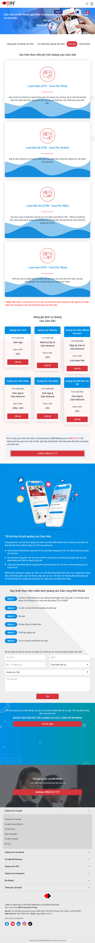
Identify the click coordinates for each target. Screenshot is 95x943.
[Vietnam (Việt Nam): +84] (8, 664)
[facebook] (7, 924)
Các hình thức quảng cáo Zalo (51, 44)
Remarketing (10, 829)
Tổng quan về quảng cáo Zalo (20, 44)
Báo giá (72, 44)
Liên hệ (18, 362)
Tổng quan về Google (13, 819)
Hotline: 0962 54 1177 (47, 453)
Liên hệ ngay (47, 724)
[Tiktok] (30, 924)
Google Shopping (11, 839)
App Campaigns (11, 834)
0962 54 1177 (75, 438)
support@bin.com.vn (44, 914)
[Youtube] (13, 924)
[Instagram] (24, 924)
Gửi (47, 696)
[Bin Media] (9, 3)
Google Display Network (14, 824)
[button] (87, 3)
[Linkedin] (19, 924)
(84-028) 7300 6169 (21, 914)
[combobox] (69, 665)
